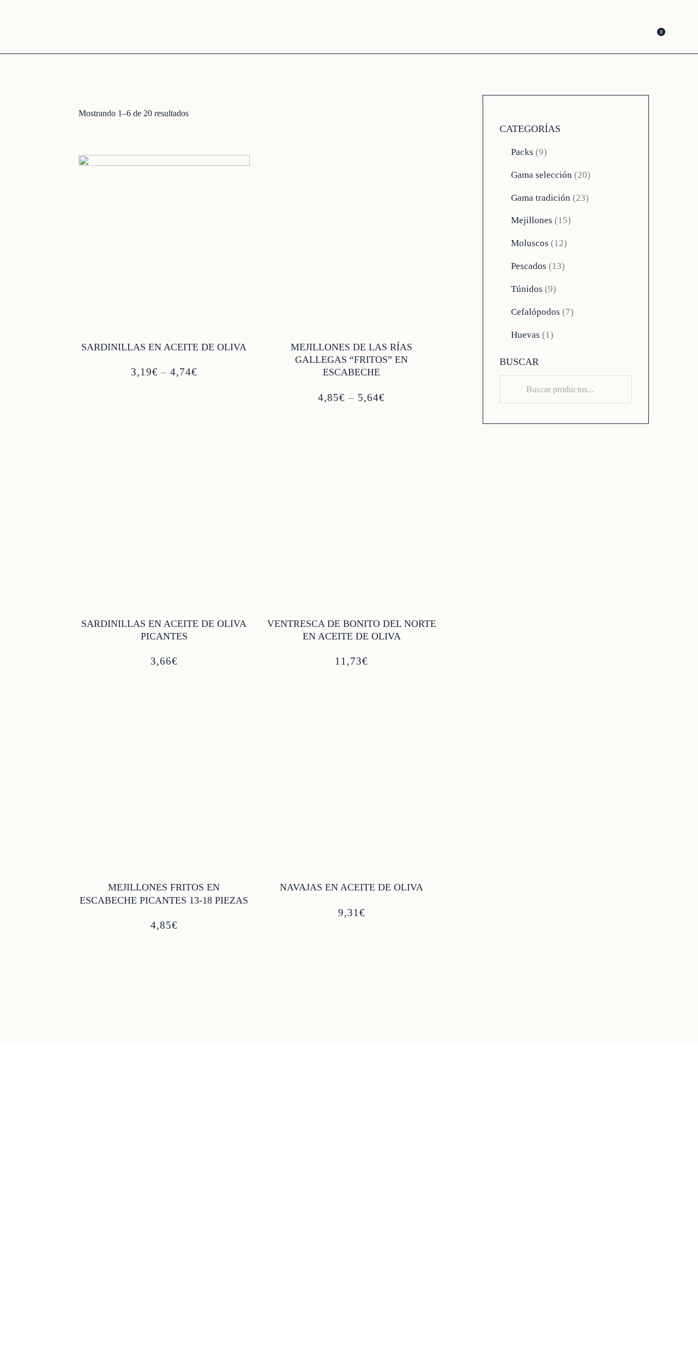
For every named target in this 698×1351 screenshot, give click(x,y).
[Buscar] (514, 389)
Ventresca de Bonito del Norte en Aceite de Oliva (351, 630)
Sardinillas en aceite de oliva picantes (163, 630)
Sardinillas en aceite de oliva (163, 347)
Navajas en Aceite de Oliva (351, 887)
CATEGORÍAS (530, 128)
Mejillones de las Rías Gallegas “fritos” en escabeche (351, 360)
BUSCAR (519, 361)
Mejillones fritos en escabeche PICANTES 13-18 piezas (164, 893)
